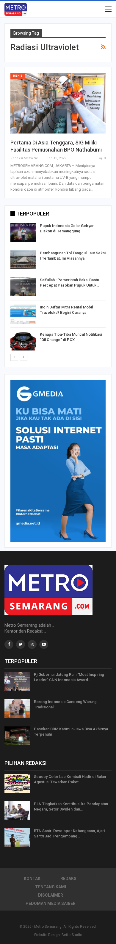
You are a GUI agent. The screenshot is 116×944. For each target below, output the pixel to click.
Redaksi (69, 878)
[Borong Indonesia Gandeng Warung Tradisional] (17, 708)
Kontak (32, 878)
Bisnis (17, 75)
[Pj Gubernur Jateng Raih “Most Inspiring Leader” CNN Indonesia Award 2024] (17, 681)
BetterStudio (72, 935)
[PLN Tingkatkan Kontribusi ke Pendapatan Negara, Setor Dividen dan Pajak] (17, 810)
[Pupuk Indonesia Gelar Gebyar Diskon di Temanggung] (23, 232)
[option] (58, 288)
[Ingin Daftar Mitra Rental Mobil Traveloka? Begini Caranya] (23, 314)
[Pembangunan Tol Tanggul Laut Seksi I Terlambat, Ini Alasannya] (23, 259)
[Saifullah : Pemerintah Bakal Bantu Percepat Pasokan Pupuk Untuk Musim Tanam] (23, 286)
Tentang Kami (50, 887)
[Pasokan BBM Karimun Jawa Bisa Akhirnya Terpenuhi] (17, 735)
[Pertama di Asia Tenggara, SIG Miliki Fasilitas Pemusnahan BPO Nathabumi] (58, 103)
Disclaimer (50, 895)
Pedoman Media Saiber (51, 903)
